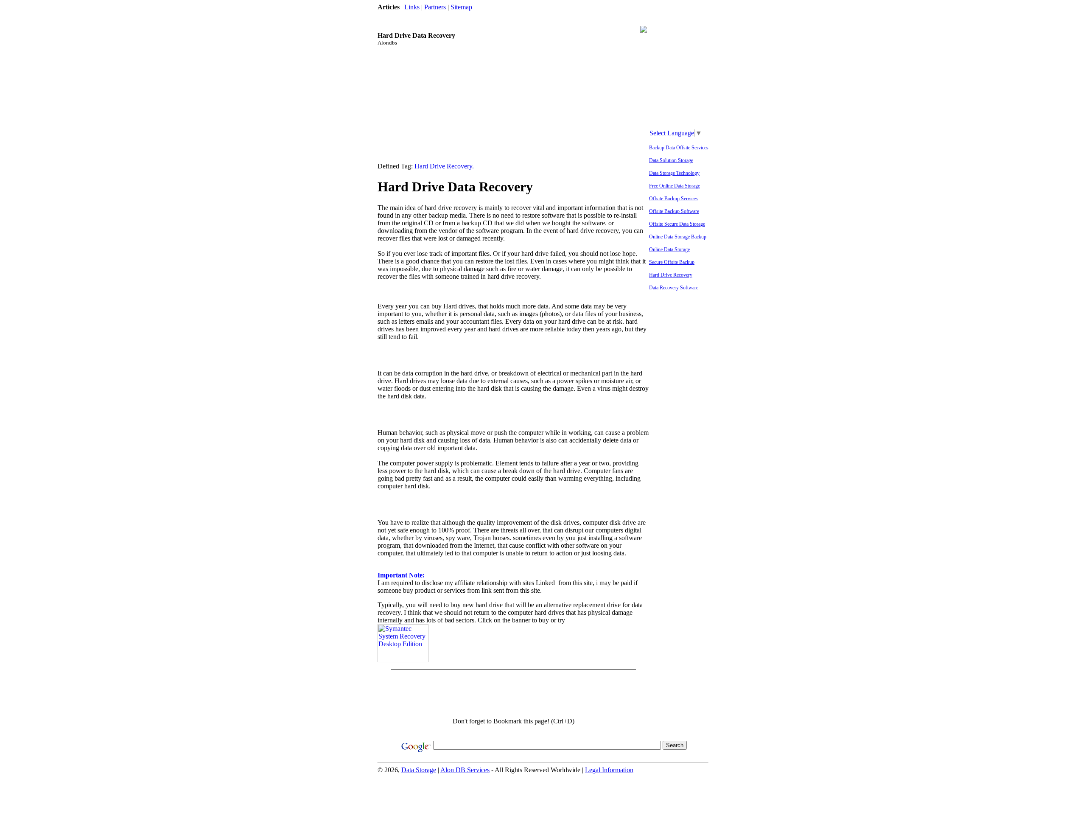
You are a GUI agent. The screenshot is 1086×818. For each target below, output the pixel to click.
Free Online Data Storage (674, 186)
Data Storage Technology (674, 173)
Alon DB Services (465, 769)
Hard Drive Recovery (670, 275)
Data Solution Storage (671, 160)
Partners (435, 7)
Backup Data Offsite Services (678, 148)
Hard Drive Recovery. (444, 166)
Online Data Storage (669, 249)
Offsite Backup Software (674, 211)
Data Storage (418, 769)
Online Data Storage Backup (677, 237)
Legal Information (609, 769)
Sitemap (461, 7)
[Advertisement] (532, 14)
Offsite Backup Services (673, 199)
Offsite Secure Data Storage (677, 224)
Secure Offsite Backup (671, 262)
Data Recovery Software (673, 288)
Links (412, 7)
